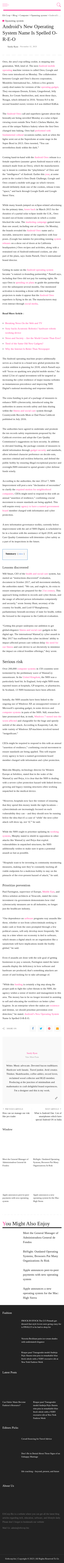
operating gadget (49, 87)
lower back (30, 209)
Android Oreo (14, 113)
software (29, 918)
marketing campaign (36, 222)
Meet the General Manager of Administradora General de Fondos (15, 1162)
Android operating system (40, 269)
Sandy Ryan (13, 47)
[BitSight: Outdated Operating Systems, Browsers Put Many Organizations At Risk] (47, 1145)
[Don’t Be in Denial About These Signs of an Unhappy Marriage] (10, 1455)
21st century (48, 590)
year (47, 174)
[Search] (58, 5)
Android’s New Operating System (41, 1014)
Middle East (48, 891)
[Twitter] (41, 1028)
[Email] (57, 1028)
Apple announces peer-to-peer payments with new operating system (15, 1198)
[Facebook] (33, 1028)
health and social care (37, 573)
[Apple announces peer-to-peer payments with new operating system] (16, 1181)
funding (19, 984)
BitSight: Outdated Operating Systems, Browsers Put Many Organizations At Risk (46, 1162)
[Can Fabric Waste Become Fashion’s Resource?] (16, 1388)
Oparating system (14, 21)
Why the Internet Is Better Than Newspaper (27, 348)
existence (54, 1005)
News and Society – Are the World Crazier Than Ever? (33, 338)
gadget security (38, 450)
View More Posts (32, 1057)
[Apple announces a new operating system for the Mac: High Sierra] (47, 1181)
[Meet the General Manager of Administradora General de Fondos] (16, 1145)
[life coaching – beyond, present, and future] (10, 1472)
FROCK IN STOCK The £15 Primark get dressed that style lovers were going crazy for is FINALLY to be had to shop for (41, 1323)
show (21, 554)
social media (31, 303)
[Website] (56, 1098)
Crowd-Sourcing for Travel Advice (36, 1439)
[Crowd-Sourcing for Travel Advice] (10, 1439)
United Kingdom (31, 677)
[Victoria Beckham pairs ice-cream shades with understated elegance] (10, 1341)
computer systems (26, 668)
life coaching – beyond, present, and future (40, 1471)
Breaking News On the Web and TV (23, 323)
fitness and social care (24, 410)
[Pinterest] (49, 1028)
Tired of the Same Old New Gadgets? (24, 343)
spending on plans (25, 282)
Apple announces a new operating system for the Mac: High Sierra (46, 1198)
